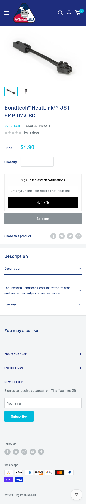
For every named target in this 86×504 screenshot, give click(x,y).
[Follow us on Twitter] (16, 452)
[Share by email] (78, 236)
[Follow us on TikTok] (41, 452)
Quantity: (11, 162)
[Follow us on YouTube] (33, 452)
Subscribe (19, 416)
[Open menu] (6, 13)
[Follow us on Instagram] (24, 452)
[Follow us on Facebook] (7, 452)
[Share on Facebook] (53, 236)
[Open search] (60, 12)
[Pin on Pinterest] (62, 236)
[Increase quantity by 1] (48, 161)
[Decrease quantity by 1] (25, 161)
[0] (78, 12)
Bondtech (12, 126)
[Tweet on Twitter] (70, 236)
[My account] (69, 12)
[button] (43, 269)
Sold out (43, 218)
